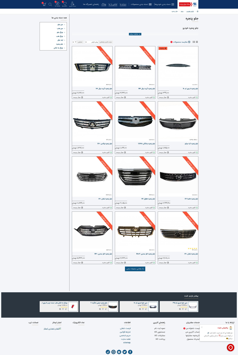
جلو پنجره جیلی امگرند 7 (99, 303)
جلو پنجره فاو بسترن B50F (145, 254)
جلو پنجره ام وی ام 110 (190, 89)
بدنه (182, 11)
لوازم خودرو (190, 11)
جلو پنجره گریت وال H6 (104, 89)
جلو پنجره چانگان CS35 (146, 144)
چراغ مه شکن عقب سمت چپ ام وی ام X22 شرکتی (54, 303)
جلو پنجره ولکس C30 (104, 144)
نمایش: (80, 42)
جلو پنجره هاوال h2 (148, 199)
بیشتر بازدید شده (191, 296)
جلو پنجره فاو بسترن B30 (103, 254)
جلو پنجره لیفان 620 (191, 254)
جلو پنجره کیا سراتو (191, 144)
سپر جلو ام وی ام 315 (180, 303)
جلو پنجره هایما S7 (191, 199)
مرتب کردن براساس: (105, 42)
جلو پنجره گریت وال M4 (146, 89)
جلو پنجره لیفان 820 (105, 199)
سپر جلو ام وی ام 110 (140, 303)
